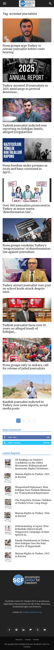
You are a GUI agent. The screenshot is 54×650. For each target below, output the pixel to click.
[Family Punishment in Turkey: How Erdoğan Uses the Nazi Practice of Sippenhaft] (8, 544)
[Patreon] (30, 630)
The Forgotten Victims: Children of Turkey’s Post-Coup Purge (33, 502)
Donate (36, 639)
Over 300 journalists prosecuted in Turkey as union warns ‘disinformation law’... (26, 209)
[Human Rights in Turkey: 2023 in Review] (8, 557)
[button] (4, 3)
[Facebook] (9, 630)
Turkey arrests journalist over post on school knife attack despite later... (27, 289)
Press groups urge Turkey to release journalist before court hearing (24, 49)
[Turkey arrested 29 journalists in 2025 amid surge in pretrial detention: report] (27, 70)
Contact (28, 639)
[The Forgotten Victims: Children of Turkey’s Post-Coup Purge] (8, 504)
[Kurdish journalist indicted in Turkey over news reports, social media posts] (27, 386)
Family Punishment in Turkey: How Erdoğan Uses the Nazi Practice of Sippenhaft (32, 543)
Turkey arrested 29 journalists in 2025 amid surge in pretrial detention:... (25, 89)
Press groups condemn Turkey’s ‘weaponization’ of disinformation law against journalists (27, 249)
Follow (46, 443)
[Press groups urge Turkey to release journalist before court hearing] (27, 30)
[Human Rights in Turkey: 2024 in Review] (8, 517)
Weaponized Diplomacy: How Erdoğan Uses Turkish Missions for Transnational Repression (33, 490)
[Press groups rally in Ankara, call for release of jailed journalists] (27, 350)
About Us (18, 639)
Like (48, 437)
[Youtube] (44, 630)
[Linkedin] (23, 630)
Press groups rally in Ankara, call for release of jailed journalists (25, 366)
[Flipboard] (16, 630)
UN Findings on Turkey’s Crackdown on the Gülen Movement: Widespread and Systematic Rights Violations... (32, 464)
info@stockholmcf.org (32, 612)
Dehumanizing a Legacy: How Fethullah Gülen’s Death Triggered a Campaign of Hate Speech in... (32, 530)
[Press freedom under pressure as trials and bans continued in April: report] (27, 150)
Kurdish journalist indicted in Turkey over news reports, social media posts (25, 405)
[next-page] (34, 420)
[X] (37, 630)
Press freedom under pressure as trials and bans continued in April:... (25, 169)
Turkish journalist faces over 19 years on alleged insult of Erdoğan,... (24, 328)
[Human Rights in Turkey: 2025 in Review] (8, 478)
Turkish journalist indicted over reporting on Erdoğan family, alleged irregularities (25, 129)
